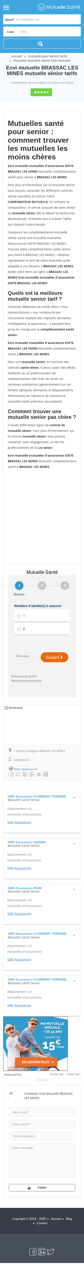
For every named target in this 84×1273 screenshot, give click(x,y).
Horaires (43, 1080)
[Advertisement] (42, 516)
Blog (69, 1218)
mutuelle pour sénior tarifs (47, 56)
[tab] (42, 797)
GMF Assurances (19, 822)
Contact (42, 1223)
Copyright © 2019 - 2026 (29, 1218)
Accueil (17, 56)
